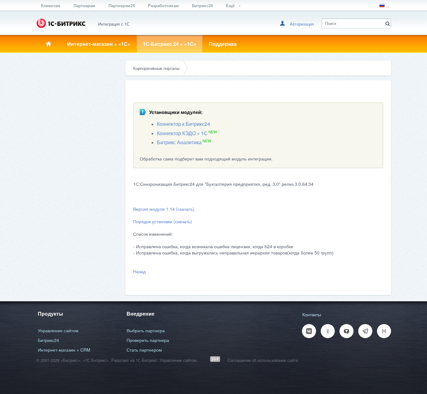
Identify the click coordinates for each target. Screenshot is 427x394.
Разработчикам (163, 5)
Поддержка (223, 43)
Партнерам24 (121, 5)
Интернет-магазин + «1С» (98, 43)
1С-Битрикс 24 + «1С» (169, 43)
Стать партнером (144, 350)
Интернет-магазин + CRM (64, 350)
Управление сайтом (58, 330)
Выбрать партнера (146, 330)
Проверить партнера (148, 340)
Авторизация (302, 24)
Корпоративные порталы (156, 68)
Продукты (50, 313)
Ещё (231, 5)
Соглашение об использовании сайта (263, 360)
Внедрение (140, 313)
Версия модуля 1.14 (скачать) (163, 209)
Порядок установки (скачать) (162, 221)
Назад (139, 271)
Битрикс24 (202, 5)
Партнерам (84, 5)
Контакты (311, 314)
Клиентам (50, 5)
